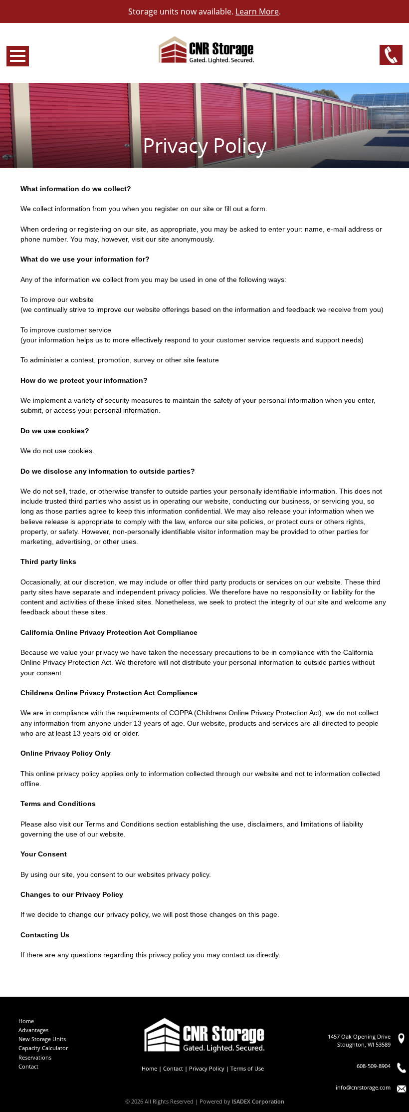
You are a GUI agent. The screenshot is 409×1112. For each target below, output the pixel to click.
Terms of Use (247, 1068)
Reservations (34, 1057)
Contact (28, 1066)
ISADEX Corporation (258, 1101)
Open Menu (17, 56)
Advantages (33, 1030)
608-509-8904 (374, 1066)
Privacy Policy (206, 1068)
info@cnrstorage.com (363, 1087)
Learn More (257, 11)
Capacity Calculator (43, 1048)
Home (26, 1021)
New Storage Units (42, 1039)
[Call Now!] (391, 55)
